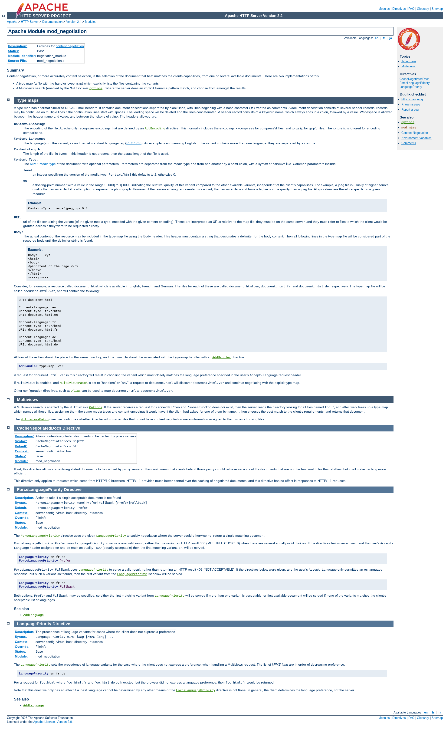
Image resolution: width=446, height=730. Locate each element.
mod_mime (408, 127)
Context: (22, 451)
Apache (12, 21)
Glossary (423, 8)
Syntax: (21, 441)
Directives (399, 8)
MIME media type (43, 164)
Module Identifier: (22, 56)
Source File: (17, 60)
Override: (22, 518)
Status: (13, 51)
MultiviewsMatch (74, 383)
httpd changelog (412, 99)
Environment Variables (416, 138)
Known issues (410, 104)
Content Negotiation (414, 133)
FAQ (411, 8)
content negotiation (70, 46)
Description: (17, 46)
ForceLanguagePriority (415, 83)
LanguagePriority (411, 87)
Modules (384, 8)
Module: (21, 461)
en (376, 38)
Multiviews (408, 66)
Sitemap (437, 8)
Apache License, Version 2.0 (52, 721)
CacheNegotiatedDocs (415, 79)
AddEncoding (155, 128)
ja (390, 38)
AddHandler (221, 357)
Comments (408, 143)
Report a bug (410, 109)
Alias (76, 391)
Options (95, 88)
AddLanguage (33, 615)
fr (384, 38)
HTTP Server (30, 21)
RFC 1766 (133, 143)
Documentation (52, 21)
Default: (21, 446)
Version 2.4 (73, 21)
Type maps (408, 61)
